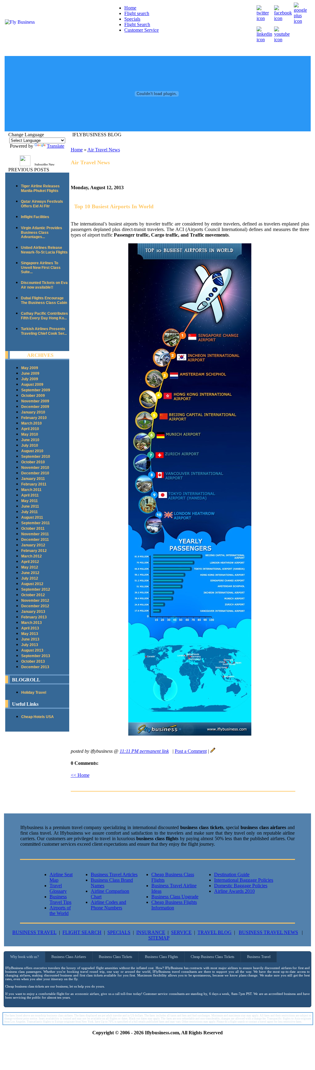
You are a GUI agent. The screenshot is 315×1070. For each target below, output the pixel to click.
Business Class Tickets (115, 957)
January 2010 (33, 412)
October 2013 (33, 661)
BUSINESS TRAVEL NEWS (268, 932)
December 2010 (35, 473)
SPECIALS (118, 932)
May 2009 (29, 368)
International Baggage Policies (243, 880)
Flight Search (137, 24)
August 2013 (32, 650)
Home (130, 7)
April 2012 (30, 562)
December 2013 (35, 667)
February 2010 (34, 418)
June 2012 (30, 573)
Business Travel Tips (60, 899)
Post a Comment (191, 751)
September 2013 (35, 656)
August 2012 (32, 584)
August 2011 (32, 517)
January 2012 (33, 545)
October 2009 (33, 395)
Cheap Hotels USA (37, 717)
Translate (55, 146)
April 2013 (30, 628)
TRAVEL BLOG (214, 932)
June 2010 (30, 440)
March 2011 (31, 490)
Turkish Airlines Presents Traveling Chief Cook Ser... (44, 331)
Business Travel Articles (114, 874)
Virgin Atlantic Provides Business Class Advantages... (41, 232)
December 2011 (35, 539)
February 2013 (34, 617)
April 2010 (30, 429)
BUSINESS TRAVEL (34, 932)
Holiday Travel (33, 692)
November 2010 (35, 467)
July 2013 (29, 645)
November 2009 (35, 401)
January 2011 (33, 479)
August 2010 (32, 451)
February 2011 (33, 484)
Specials (132, 19)
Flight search (136, 13)
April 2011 (30, 495)
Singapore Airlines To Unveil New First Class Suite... (41, 267)
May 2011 (29, 501)
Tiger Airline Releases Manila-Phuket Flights (40, 188)
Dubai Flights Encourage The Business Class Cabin (44, 300)
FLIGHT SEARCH (82, 932)
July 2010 (29, 445)
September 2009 (35, 390)
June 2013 (30, 639)
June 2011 (30, 506)
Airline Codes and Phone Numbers (108, 905)
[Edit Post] (213, 751)
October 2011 (33, 528)
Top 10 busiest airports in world (114, 206)
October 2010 (33, 462)
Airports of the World (60, 910)
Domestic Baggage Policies (240, 885)
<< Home (80, 775)
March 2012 (31, 556)
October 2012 (33, 595)
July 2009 (29, 379)
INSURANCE (150, 932)
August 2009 (32, 384)
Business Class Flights (161, 957)
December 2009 (35, 407)
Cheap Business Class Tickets (212, 957)
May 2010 (29, 434)
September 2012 (35, 589)
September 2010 (35, 456)
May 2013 (29, 634)
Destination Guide (231, 874)
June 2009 (30, 373)
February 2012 (34, 551)
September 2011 (35, 523)
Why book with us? (24, 957)
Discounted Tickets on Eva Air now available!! (44, 285)
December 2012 (35, 606)
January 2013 (33, 611)
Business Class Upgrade (174, 896)
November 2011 (35, 534)
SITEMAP (158, 937)
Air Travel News (103, 149)
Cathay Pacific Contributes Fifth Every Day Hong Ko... (44, 315)
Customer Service (141, 30)
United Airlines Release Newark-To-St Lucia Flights (44, 250)
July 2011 (29, 512)
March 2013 (31, 623)
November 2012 (35, 600)
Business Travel (258, 957)
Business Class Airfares (68, 957)
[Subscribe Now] (25, 164)
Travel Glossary (58, 888)
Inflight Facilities (35, 217)
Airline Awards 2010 (234, 891)
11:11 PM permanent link (144, 751)
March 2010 (31, 423)
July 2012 (29, 578)
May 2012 (29, 567)
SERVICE (181, 932)
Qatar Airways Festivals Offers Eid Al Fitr (42, 203)
